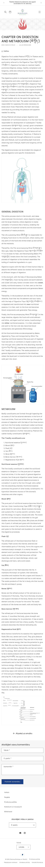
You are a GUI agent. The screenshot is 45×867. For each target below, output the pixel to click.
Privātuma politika (10, 802)
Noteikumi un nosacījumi (13, 807)
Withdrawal (8, 812)
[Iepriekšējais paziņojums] (4, 2)
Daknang (12, 859)
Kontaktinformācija (37, 862)
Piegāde (7, 797)
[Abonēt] (33, 825)
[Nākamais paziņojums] (41, 2)
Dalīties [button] (6, 51)
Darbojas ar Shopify (21, 859)
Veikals (6, 792)
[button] (39, 12)
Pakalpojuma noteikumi (10, 862)
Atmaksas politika (24, 862)
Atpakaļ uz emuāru (24, 733)
